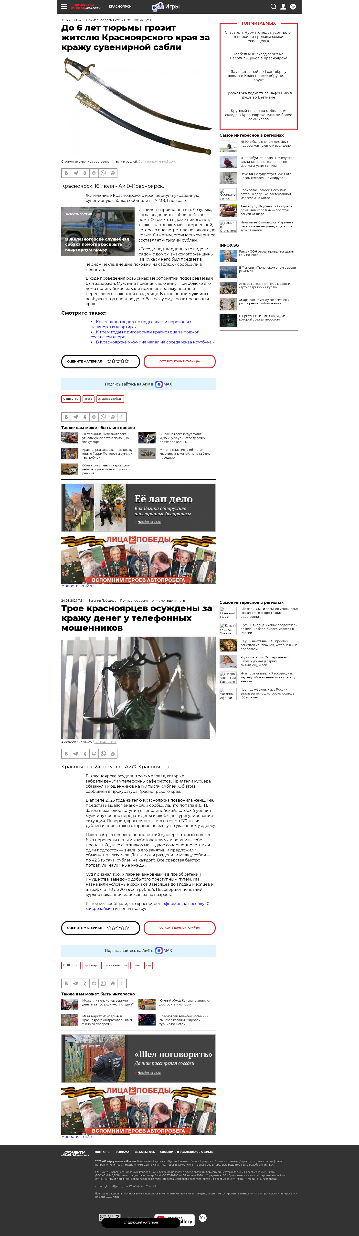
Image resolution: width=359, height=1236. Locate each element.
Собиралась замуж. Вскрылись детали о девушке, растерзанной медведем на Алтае (266, 194)
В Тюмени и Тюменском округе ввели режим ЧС (267, 269)
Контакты (102, 1152)
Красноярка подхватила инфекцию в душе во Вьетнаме (258, 95)
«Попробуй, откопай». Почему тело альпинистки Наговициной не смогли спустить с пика (268, 161)
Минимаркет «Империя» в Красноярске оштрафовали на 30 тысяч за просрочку (107, 1020)
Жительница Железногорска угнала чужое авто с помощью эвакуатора (105, 438)
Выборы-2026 (145, 1152)
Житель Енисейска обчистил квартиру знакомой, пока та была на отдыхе (185, 453)
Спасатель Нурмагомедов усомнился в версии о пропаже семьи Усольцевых (258, 37)
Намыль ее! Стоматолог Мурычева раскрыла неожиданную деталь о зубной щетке (267, 226)
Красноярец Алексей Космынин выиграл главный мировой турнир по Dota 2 (183, 1020)
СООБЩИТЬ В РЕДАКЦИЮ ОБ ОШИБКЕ (186, 1152)
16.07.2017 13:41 (71, 20)
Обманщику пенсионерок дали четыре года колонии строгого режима (106, 469)
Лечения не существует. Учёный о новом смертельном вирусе (266, 176)
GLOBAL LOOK (105, 742)
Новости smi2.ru (77, 586)
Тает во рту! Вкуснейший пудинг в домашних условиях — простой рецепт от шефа (267, 210)
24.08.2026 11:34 (72, 600)
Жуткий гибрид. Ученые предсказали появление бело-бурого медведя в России (269, 629)
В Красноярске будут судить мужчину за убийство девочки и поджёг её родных (183, 438)
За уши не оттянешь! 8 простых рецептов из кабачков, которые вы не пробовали (269, 645)
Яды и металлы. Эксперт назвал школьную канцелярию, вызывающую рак (265, 661)
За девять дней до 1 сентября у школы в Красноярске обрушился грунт (258, 76)
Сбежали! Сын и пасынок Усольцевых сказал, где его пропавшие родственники (269, 612)
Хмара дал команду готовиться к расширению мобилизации (264, 301)
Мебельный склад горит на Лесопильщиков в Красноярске (258, 56)
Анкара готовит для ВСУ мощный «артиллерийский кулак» (264, 285)
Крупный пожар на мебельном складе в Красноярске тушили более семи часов (258, 115)
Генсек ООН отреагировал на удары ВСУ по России (266, 253)
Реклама (122, 1152)
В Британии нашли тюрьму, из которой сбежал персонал (262, 317)
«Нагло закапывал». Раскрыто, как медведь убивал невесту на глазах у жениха (268, 677)
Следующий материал (141, 1222)
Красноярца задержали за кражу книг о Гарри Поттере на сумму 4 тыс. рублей (107, 453)
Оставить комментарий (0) (179, 361)
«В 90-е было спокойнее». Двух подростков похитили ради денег (266, 143)
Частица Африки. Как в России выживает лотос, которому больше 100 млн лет (267, 693)
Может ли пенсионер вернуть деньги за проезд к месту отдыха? (108, 1002)
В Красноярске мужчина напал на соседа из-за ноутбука (153, 342)
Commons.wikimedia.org (157, 161)
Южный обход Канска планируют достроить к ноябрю (185, 1002)
